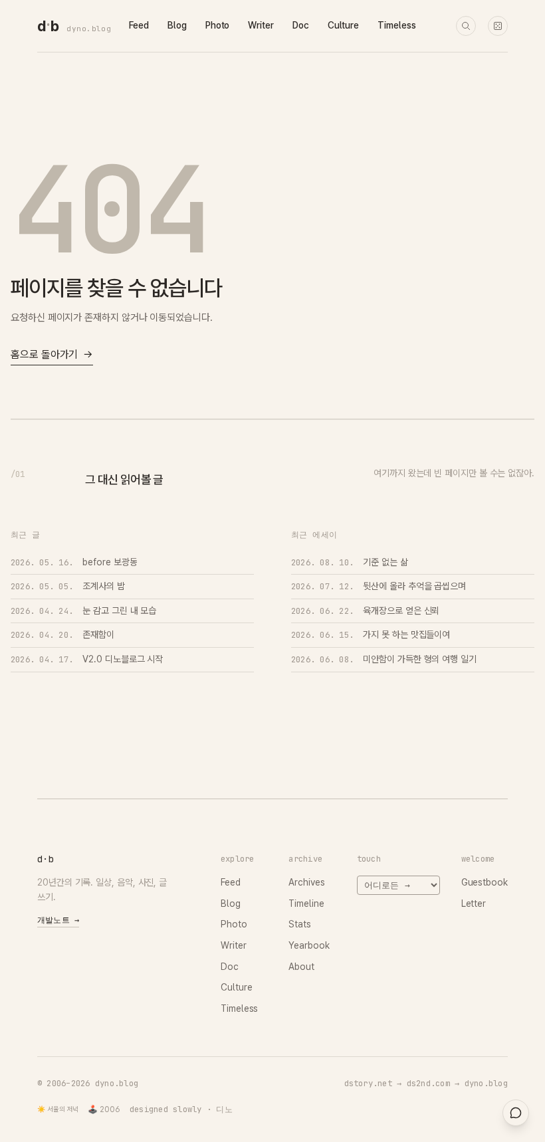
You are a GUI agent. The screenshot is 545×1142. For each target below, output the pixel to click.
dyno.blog (88, 28)
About (301, 966)
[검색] (466, 26)
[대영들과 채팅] (515, 1112)
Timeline (306, 903)
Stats (299, 924)
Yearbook (308, 945)
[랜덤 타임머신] (498, 26)
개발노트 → (58, 920)
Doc (300, 25)
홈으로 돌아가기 (52, 354)
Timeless (396, 25)
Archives (306, 882)
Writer (261, 25)
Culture (343, 25)
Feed (139, 25)
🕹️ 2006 (104, 1109)
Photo (217, 25)
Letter (474, 903)
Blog (177, 25)
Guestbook (484, 882)
